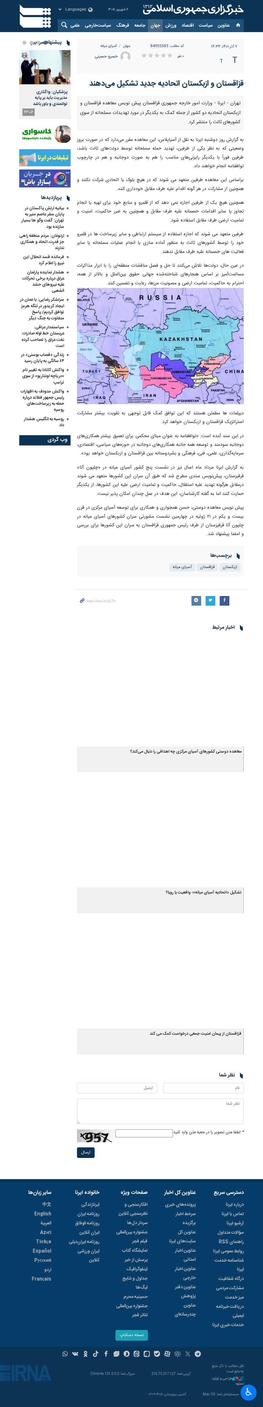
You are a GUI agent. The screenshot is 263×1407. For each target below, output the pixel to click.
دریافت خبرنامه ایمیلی (230, 1311)
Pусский (42, 1261)
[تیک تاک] (95, 1355)
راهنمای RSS (231, 1242)
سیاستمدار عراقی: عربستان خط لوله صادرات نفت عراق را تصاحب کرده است (42, 337)
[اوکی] (85, 1355)
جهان (155, 26)
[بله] (157, 1355)
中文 (46, 1205)
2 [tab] (38, 43)
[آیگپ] (146, 1355)
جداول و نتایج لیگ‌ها (135, 1283)
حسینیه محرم (135, 1297)
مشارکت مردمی (230, 1288)
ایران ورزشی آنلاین (88, 1255)
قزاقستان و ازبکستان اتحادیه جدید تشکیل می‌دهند (166, 83)
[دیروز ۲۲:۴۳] (45, 67)
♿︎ (248, 1392)
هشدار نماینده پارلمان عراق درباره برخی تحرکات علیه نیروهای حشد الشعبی (43, 282)
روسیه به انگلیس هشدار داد (44, 422)
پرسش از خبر (136, 1260)
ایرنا (192, 9)
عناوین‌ (224, 26)
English (42, 1214)
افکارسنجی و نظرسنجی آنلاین (133, 1209)
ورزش (170, 26)
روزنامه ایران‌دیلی (84, 1242)
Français (41, 1279)
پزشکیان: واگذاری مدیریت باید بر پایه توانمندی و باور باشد (50, 98)
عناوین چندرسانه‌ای (185, 1310)
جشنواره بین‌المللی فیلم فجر (132, 1237)
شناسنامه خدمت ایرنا (229, 1265)
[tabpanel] (45, 84)
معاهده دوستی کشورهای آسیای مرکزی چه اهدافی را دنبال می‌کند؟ (186, 751)
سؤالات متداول (230, 1233)
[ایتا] (136, 1355)
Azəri (45, 1233)
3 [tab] (31, 43)
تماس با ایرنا (233, 1214)
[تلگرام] (198, 1355)
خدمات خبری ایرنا (228, 1325)
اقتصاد (188, 26)
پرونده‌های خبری (180, 1205)
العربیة (45, 1223)
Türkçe (43, 1242)
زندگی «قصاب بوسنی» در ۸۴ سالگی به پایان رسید (42, 358)
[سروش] (126, 1355)
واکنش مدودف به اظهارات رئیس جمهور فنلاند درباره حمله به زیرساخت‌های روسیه (42, 401)
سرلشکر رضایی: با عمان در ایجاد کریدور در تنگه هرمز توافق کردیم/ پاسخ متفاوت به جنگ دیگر (42, 309)
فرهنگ (122, 26)
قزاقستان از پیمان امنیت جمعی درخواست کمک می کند (196, 1034)
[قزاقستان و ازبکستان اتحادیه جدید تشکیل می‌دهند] (160, 346)
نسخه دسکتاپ (132, 1335)
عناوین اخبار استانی (185, 1255)
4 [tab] (24, 43)
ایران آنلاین (89, 1233)
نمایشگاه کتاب (135, 1251)
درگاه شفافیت (231, 1279)
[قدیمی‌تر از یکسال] (160, 691)
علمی (75, 26)
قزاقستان (207, 567)
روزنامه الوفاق (87, 1223)
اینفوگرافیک (137, 1269)
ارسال (85, 1152)
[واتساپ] (65, 1355)
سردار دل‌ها (137, 1223)
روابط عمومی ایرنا (228, 1251)
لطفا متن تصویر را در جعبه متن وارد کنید (208, 1132)
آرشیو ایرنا (235, 1223)
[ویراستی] (116, 1355)
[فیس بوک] (106, 1355)
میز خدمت (234, 1297)
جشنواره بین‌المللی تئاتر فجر (132, 1310)
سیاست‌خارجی (98, 26)
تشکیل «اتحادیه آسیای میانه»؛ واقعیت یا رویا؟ (204, 892)
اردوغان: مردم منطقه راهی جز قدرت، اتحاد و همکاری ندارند (41, 242)
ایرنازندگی (90, 1205)
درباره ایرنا (235, 1205)
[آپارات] (167, 1355)
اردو (47, 1270)
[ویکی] (75, 1355)
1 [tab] (45, 43)
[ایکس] (187, 1355)
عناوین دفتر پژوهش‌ (185, 1291)
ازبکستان (230, 567)
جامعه (139, 26)
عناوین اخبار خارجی (185, 1273)
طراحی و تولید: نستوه (227, 1381)
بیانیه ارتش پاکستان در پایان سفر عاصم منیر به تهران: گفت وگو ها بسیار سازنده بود (42, 217)
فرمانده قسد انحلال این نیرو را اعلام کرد (43, 260)
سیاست (206, 26)
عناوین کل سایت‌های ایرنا (182, 1237)
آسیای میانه (108, 46)
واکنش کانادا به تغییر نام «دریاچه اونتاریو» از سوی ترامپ (43, 376)
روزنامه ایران (88, 1214)
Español (42, 1251)
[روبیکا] (177, 1355)
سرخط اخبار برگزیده (185, 1218)
